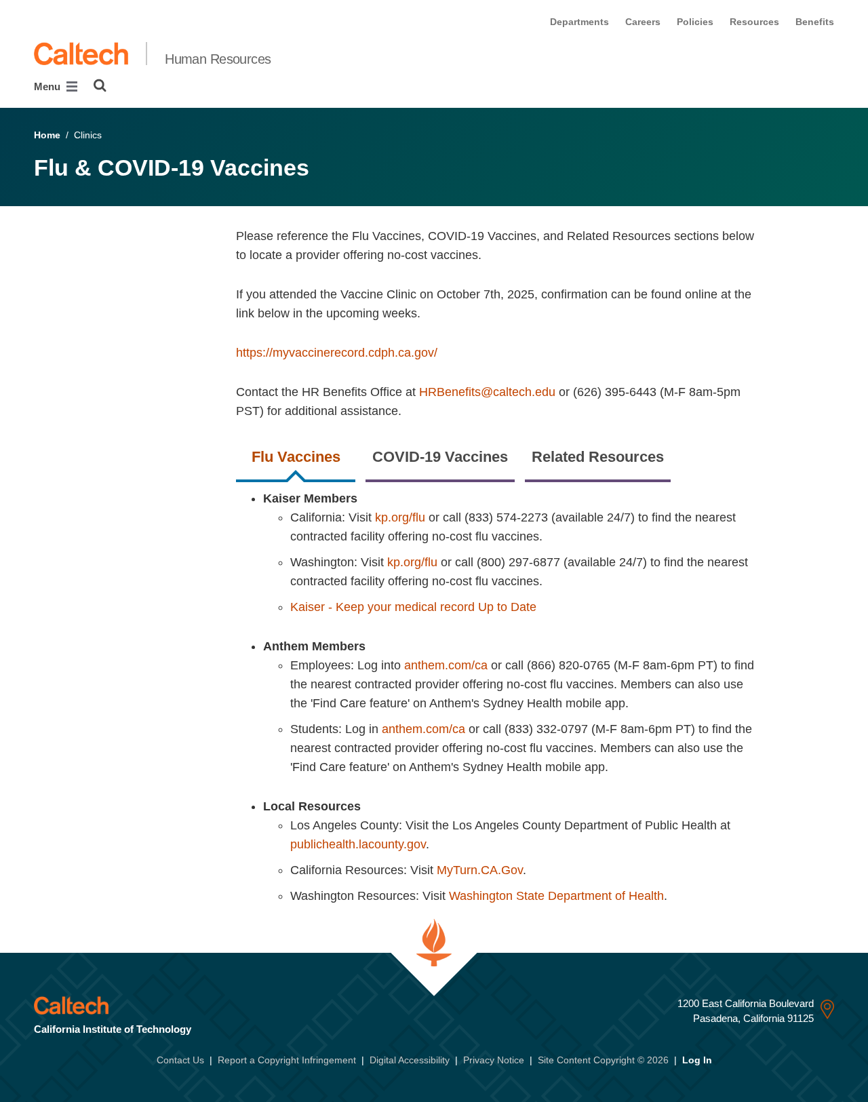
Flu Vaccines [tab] (296, 456)
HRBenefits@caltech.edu (487, 392)
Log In (697, 1060)
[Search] (100, 85)
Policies (695, 21)
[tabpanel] (535, 704)
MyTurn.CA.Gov (480, 870)
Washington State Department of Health (556, 896)
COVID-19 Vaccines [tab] (440, 456)
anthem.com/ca (446, 665)
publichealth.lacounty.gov (358, 844)
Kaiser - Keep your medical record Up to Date (413, 607)
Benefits (814, 21)
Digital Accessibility (410, 1060)
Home (47, 135)
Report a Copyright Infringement (287, 1060)
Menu (48, 86)
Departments (579, 21)
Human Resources (218, 59)
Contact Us (180, 1060)
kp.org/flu (400, 517)
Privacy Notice (493, 1060)
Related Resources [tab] (598, 456)
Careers (642, 21)
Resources (754, 21)
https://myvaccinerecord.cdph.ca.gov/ (336, 352)
